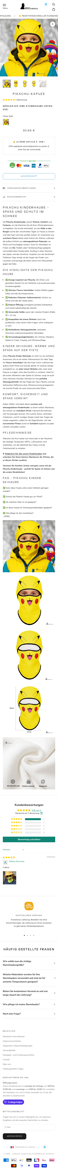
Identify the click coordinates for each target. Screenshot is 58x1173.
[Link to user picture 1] (9, 878)
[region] (29, 916)
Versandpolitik (9, 1050)
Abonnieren (14, 1136)
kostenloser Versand (29, 915)
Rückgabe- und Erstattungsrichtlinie (18, 1055)
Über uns (7, 1064)
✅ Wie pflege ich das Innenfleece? (18, 513)
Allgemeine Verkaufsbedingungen (17, 1045)
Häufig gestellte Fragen (13, 1069)
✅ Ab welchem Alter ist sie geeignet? (19, 502)
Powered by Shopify (43, 1154)
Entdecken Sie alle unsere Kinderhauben (23, 453)
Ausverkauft (29, 176)
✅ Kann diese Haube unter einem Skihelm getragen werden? (26, 489)
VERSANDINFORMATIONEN (21, 188)
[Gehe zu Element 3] (25, 84)
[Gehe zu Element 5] (43, 84)
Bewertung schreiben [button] (29, 839)
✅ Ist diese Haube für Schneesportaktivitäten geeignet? (27, 507)
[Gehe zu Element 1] (7, 84)
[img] (9, 857)
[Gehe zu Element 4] (34, 84)
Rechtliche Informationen (14, 1036)
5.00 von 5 (36, 810)
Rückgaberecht (17, 197)
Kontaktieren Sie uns (16, 1077)
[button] (9, 99)
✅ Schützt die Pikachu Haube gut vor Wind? (22, 496)
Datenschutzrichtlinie (12, 1041)
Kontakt (6, 1059)
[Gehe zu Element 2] (16, 84)
